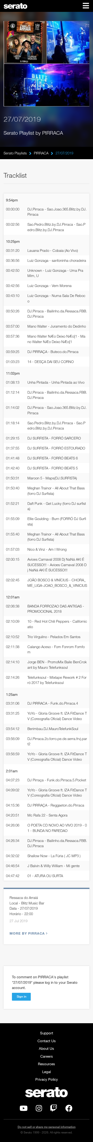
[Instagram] (39, 1109)
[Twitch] (53, 1109)
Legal (46, 1072)
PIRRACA (41, 153)
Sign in (21, 996)
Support (46, 1033)
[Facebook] (68, 1109)
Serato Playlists (15, 153)
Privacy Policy (46, 1079)
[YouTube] (24, 1109)
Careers (46, 1056)
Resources (46, 1064)
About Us (46, 1048)
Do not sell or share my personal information (47, 1127)
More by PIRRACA (27, 933)
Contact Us (46, 1041)
